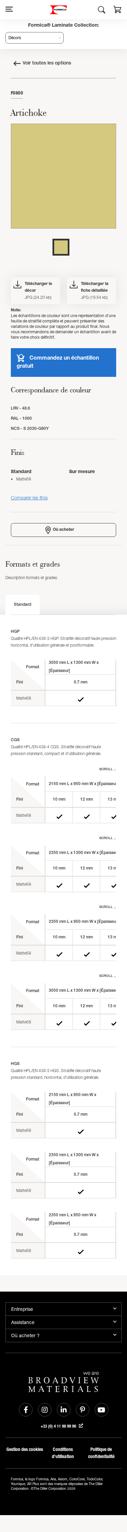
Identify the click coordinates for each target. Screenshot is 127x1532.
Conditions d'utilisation (63, 1453)
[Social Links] (25, 1409)
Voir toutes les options (47, 63)
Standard (22, 605)
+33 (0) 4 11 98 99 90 (59, 1426)
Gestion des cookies (24, 1449)
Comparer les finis (29, 497)
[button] (117, 10)
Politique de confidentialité (101, 1453)
